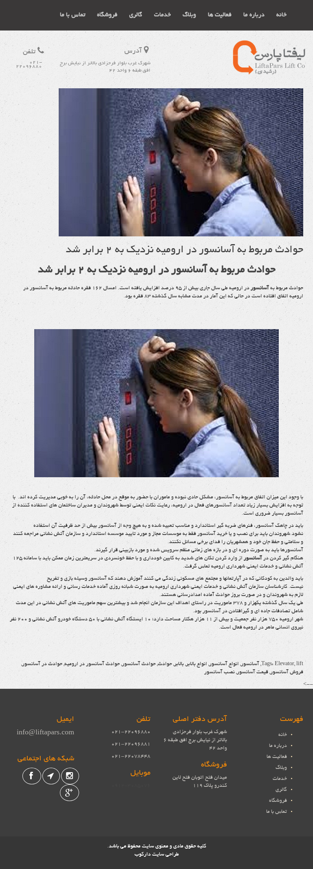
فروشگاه (107, 15)
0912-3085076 (130, 786)
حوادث (165, 664)
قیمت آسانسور (252, 672)
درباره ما (254, 15)
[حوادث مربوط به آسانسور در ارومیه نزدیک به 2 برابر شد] (181, 232)
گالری (135, 15)
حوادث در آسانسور (42, 664)
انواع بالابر (196, 664)
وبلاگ (189, 15)
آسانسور (260, 288)
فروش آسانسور (286, 672)
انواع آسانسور (224, 664)
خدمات (162, 15)
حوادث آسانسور (139, 664)
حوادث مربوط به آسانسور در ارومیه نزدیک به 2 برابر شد (184, 250)
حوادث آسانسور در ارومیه (92, 664)
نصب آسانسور (219, 672)
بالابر (179, 664)
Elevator (284, 664)
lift (299, 664)
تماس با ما (72, 15)
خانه (281, 15)
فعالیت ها (219, 15)
